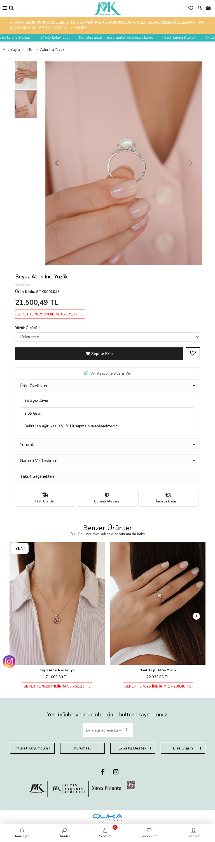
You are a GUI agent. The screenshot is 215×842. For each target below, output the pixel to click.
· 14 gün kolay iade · (46, 37)
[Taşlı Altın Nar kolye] (57, 603)
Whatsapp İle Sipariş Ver (110, 373)
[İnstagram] (115, 772)
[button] (57, 163)
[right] (196, 616)
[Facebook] (103, 772)
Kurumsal (82, 748)
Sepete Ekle (102, 353)
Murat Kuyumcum (32, 748)
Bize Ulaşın (183, 748)
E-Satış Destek (132, 748)
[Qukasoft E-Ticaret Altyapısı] (107, 817)
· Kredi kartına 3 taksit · (171, 37)
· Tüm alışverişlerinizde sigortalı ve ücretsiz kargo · (108, 37)
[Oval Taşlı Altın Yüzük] (157, 603)
